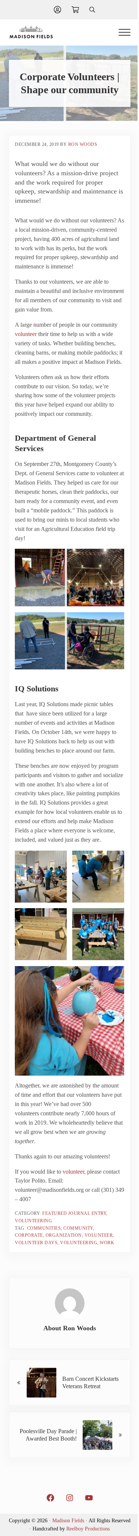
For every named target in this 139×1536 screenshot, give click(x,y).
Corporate (29, 1235)
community (78, 1228)
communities (44, 1228)
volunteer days (36, 1242)
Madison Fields (68, 1520)
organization (64, 1235)
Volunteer (99, 1235)
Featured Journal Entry (74, 1213)
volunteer (26, 334)
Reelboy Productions (88, 1529)
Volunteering (33, 1220)
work (107, 1242)
